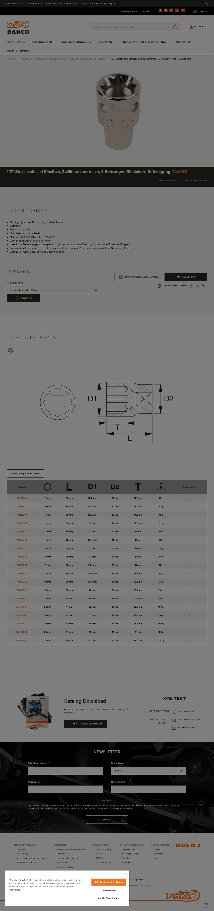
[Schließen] (126, 874)
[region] (67, 888)
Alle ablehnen (109, 890)
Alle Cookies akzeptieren (109, 882)
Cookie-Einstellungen (109, 898)
